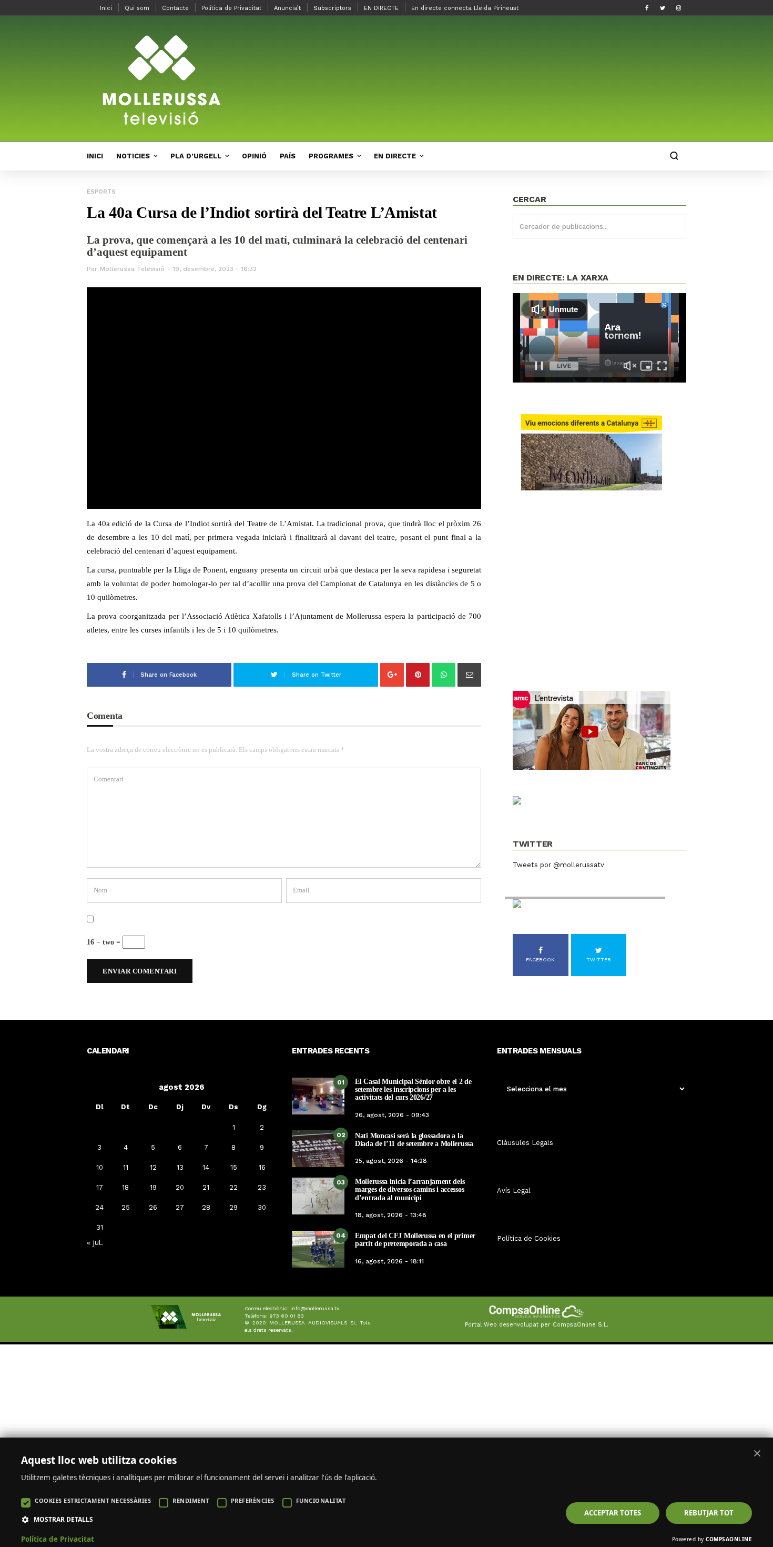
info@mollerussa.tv (314, 1308)
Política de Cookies (529, 1238)
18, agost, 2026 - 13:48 (390, 1215)
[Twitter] (662, 8)
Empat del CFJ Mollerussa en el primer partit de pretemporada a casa (415, 1240)
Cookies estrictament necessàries (93, 1500)
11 (125, 1167)
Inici (106, 8)
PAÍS (288, 156)
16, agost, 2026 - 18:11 (389, 1261)
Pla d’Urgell (195, 156)
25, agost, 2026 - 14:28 (391, 1160)
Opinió (254, 156)
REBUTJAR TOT (709, 1513)
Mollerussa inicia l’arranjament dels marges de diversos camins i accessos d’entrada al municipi (409, 1190)
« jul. (95, 1242)
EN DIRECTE (381, 8)
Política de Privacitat (231, 8)
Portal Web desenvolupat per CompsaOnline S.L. (536, 1324)
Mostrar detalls (63, 1519)
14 (205, 1167)
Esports (101, 191)
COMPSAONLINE (729, 1539)
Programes (331, 156)
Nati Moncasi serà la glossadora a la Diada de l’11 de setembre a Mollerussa (414, 1140)
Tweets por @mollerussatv (558, 865)
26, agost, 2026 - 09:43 (392, 1115)
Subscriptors (332, 8)
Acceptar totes (612, 1513)
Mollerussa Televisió (132, 269)
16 (262, 1167)
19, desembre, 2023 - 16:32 (214, 269)
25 (125, 1207)
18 (125, 1187)
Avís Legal (514, 1190)
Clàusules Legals (525, 1143)
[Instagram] (678, 8)
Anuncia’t (287, 8)
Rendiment (190, 1500)
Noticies (133, 156)
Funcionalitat (321, 1500)
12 (153, 1167)
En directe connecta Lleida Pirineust (464, 8)
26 (153, 1207)
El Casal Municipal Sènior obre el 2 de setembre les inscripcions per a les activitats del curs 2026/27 (413, 1090)
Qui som (137, 8)
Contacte (175, 8)
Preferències (252, 1500)
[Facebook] (647, 8)
